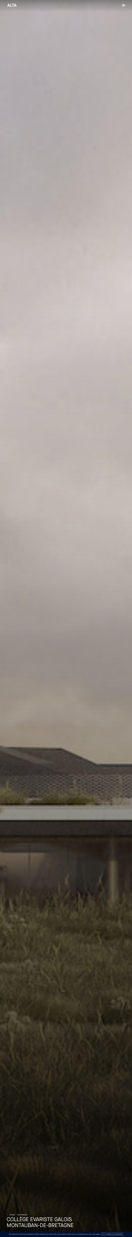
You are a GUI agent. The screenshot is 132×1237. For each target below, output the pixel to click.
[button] (123, 5)
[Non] (130, 1234)
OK (103, 1234)
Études (12, 1214)
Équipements (22, 1214)
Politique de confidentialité (114, 1234)
